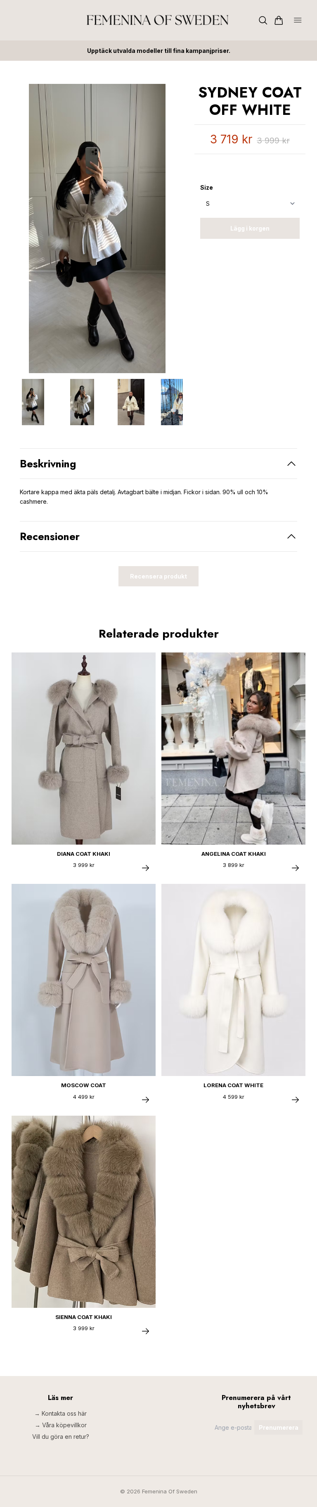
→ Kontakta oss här (60, 1413)
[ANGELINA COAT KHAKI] (295, 868)
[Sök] (263, 20)
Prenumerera (278, 1427)
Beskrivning (48, 463)
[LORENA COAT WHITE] (295, 1099)
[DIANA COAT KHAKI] (145, 868)
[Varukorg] (279, 20)
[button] (170, 231)
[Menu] (298, 20)
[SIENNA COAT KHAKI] (145, 1331)
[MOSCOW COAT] (145, 1099)
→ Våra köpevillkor (61, 1424)
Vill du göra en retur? (60, 1436)
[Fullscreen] (97, 228)
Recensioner (50, 536)
